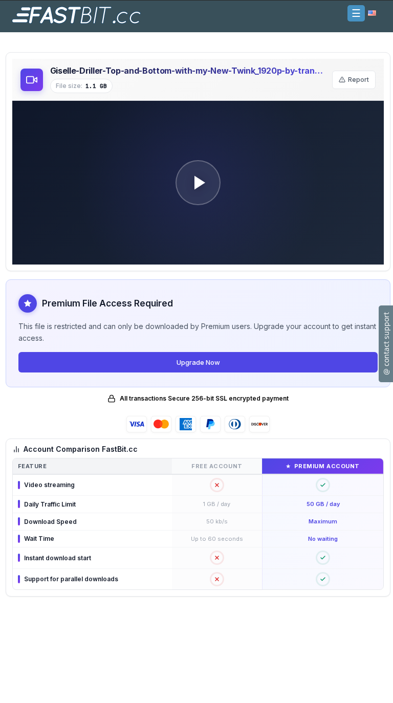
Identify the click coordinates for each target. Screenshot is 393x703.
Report (358, 79)
